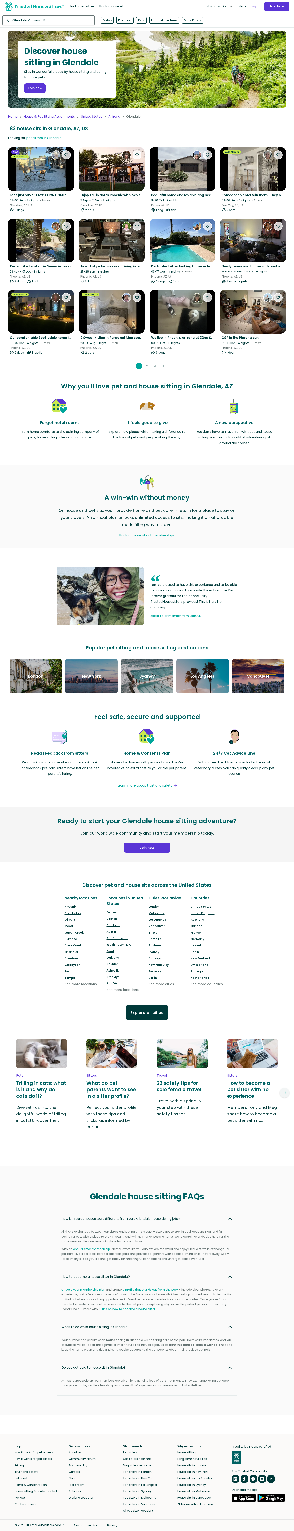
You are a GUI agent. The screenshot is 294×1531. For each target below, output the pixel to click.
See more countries (207, 984)
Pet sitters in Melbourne (139, 1498)
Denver (111, 912)
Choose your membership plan (83, 1290)
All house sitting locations (195, 1504)
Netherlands (200, 978)
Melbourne (156, 913)
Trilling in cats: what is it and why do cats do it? (41, 1089)
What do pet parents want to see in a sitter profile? (111, 1089)
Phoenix (70, 907)
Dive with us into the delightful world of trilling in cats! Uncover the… (41, 1114)
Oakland (112, 958)
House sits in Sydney (191, 1485)
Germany (197, 939)
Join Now (276, 6)
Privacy (112, 1525)
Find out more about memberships (147, 535)
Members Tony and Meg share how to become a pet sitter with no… (252, 1114)
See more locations (81, 984)
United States (91, 116)
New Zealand (200, 958)
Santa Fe (155, 939)
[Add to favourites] (66, 154)
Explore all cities (147, 1012)
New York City (159, 965)
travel (162, 1075)
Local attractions (164, 20)
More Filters (192, 20)
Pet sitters (130, 1452)
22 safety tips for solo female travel (179, 1086)
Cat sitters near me (137, 1459)
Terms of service (86, 1525)
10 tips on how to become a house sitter (127, 1309)
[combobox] (48, 20)
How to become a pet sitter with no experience (248, 1089)
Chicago (155, 958)
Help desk (21, 1478)
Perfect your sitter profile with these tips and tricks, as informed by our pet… (111, 1117)
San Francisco (117, 938)
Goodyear (72, 965)
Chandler (71, 952)
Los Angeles (157, 920)
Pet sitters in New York (138, 1478)
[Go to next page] (163, 366)
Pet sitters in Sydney (137, 1491)
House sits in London (191, 1465)
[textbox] (48, 20)
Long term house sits (192, 1459)
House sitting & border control (36, 1491)
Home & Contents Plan (31, 1485)
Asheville (113, 970)
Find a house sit (111, 6)
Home (13, 116)
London (154, 907)
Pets (141, 20)
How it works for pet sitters (33, 1459)
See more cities (161, 984)
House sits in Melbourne (194, 1491)
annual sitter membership (91, 1249)
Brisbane (155, 945)
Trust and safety (26, 1472)
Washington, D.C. (119, 945)
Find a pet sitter (81, 6)
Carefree (71, 958)
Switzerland (199, 965)
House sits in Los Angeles (194, 1478)
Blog (72, 1478)
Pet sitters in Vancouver (140, 1504)
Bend (110, 951)
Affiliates (75, 1491)
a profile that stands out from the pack (150, 1290)
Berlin (153, 978)
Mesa (69, 926)
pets (19, 1075)
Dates (107, 20)
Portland (113, 925)
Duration (125, 20)
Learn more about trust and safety (144, 785)
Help (242, 6)
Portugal (197, 971)
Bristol (153, 933)
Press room (76, 1485)
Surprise (71, 939)
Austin (111, 932)
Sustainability (78, 1465)
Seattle (112, 919)
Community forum (82, 1459)
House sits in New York (192, 1472)
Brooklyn (112, 977)
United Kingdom (202, 913)
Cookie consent (26, 1504)
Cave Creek (73, 945)
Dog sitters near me (137, 1465)
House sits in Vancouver (194, 1498)
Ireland (196, 945)
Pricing (19, 1465)
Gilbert (70, 920)
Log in (255, 6)
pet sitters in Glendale (43, 138)
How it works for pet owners (34, 1452)
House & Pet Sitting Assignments (49, 116)
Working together (81, 1498)
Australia (197, 920)
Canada (197, 926)
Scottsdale (73, 913)
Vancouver (157, 926)
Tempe (70, 978)
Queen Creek (74, 933)
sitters (91, 1075)
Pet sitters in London (137, 1472)
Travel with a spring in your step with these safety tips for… (179, 1107)
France (196, 933)
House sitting (186, 1452)
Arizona (114, 116)
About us (75, 1452)
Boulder (112, 964)
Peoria (69, 971)
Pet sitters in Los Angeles (140, 1485)
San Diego (114, 983)
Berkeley (155, 971)
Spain (195, 952)
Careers (74, 1472)
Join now (34, 88)
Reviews (20, 1498)
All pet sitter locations (138, 1511)
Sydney (154, 952)
